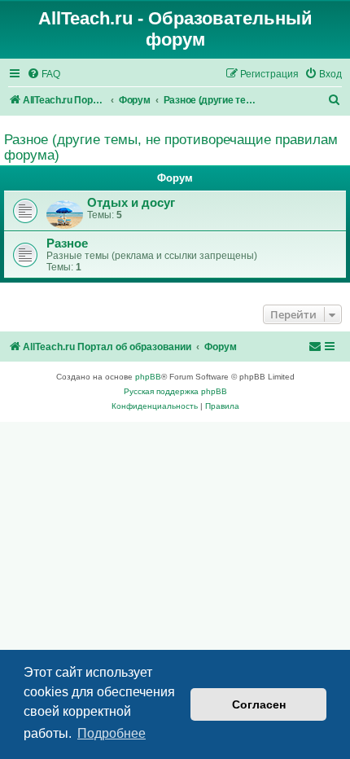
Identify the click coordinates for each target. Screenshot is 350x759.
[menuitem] (43, 75)
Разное (67, 243)
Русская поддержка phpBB (175, 391)
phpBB (148, 376)
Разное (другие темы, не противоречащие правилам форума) (171, 147)
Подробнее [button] (111, 733)
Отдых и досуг (131, 202)
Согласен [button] (259, 704)
